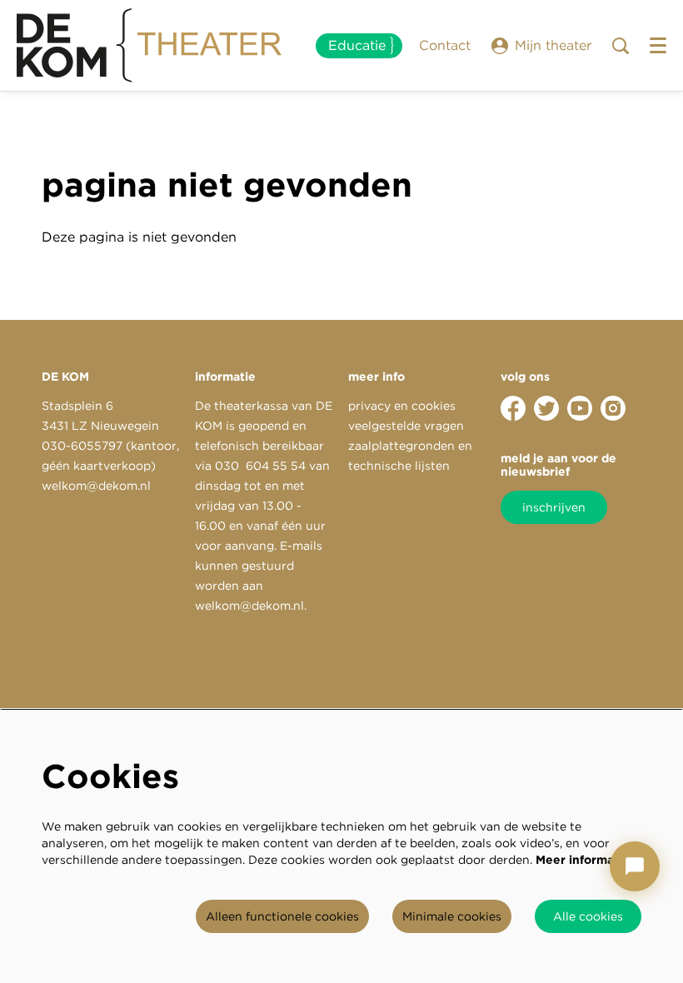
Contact (445, 45)
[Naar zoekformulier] (620, 45)
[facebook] (513, 408)
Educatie (357, 45)
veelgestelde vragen (406, 425)
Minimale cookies (451, 916)
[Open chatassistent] (635, 866)
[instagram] (613, 408)
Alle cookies (588, 916)
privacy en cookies (402, 405)
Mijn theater (553, 45)
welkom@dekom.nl (96, 485)
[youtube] (579, 408)
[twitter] (546, 408)
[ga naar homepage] (150, 45)
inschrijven (554, 507)
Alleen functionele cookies (282, 916)
